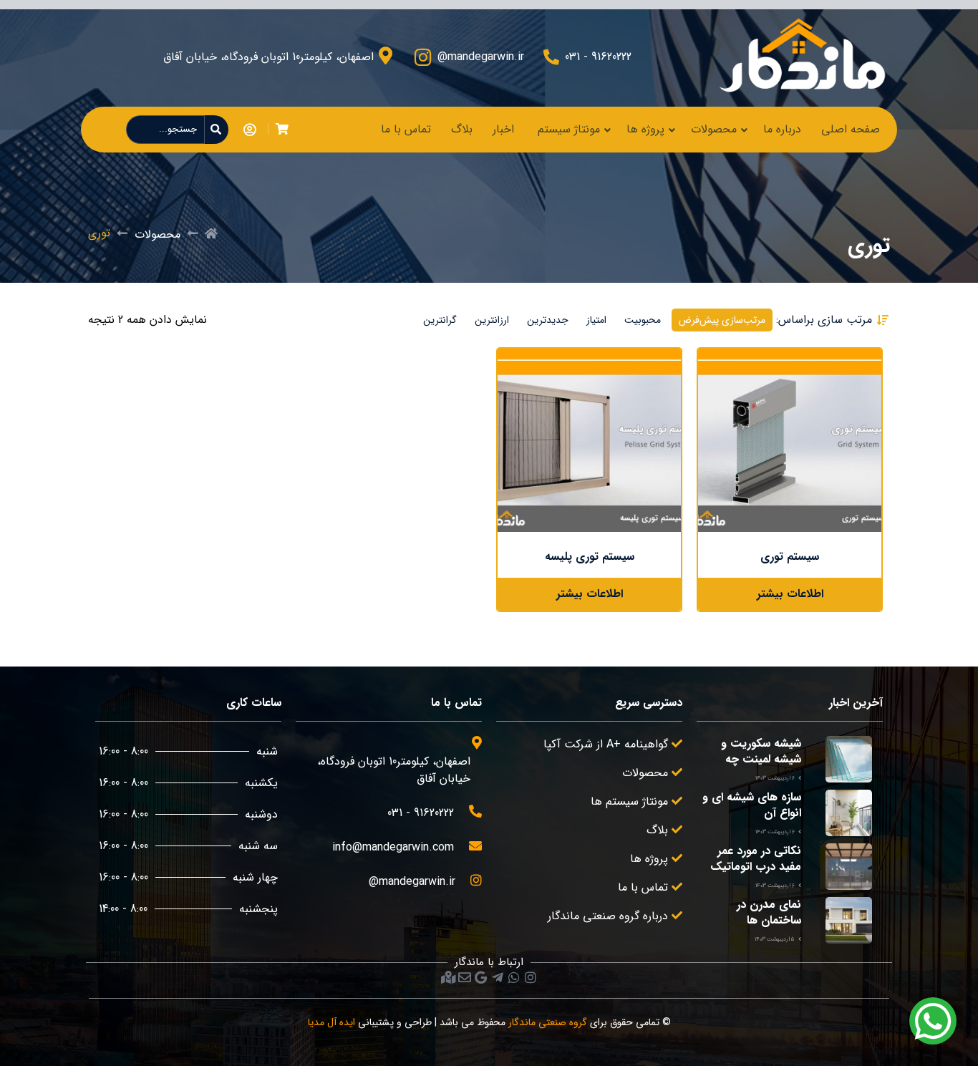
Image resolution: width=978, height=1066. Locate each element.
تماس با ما (406, 129)
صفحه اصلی (850, 129)
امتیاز (596, 320)
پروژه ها (645, 129)
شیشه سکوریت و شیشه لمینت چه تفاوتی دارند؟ (761, 760)
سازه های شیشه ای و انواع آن (751, 805)
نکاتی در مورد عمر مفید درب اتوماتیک (755, 859)
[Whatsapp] (514, 977)
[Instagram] (530, 977)
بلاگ (462, 129)
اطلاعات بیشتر (790, 594)
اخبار (503, 129)
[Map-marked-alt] (448, 977)
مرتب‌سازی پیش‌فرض (722, 320)
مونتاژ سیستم (569, 129)
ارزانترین (492, 320)
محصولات (714, 129)
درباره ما (782, 129)
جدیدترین (547, 320)
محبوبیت (642, 320)
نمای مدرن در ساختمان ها (769, 912)
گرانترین (440, 320)
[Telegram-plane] (497, 977)
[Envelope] (464, 977)
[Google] (481, 977)
